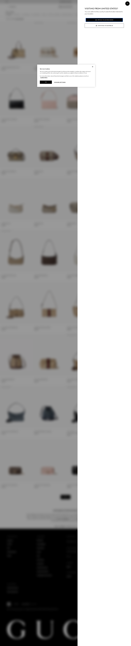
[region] (66, 76)
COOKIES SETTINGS (60, 82)
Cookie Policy (43, 77)
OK (46, 82)
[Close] (127, 3)
